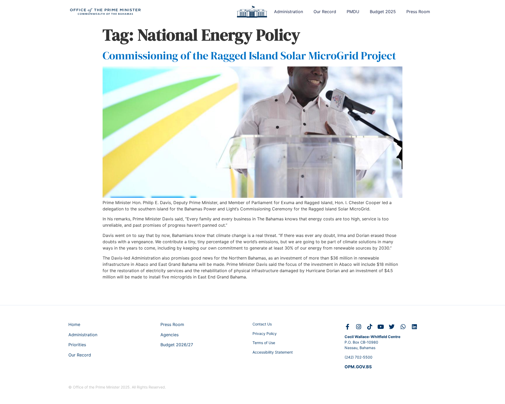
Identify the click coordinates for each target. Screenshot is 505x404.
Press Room (418, 11)
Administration (288, 11)
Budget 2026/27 (176, 344)
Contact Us (262, 324)
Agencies (169, 334)
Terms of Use (263, 342)
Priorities (77, 344)
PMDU (353, 11)
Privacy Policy (264, 333)
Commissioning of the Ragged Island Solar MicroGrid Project (249, 55)
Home (74, 324)
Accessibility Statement (272, 352)
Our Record (325, 11)
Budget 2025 (383, 11)
